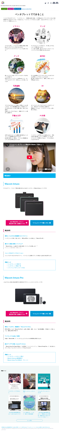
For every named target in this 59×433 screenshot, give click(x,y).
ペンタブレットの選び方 (14, 264)
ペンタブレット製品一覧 (14, 266)
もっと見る (29, 420)
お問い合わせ (24, 427)
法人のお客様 (38, 427)
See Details (17, 8)
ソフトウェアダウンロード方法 (16, 267)
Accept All (4, 8)
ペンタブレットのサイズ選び (15, 356)
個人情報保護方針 (8, 427)
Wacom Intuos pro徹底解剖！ (15, 358)
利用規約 (3, 427)
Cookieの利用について (17, 427)
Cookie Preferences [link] (46, 427)
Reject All (11, 8)
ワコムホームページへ (31, 427)
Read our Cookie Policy (26, 8)
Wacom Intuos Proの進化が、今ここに (17, 360)
